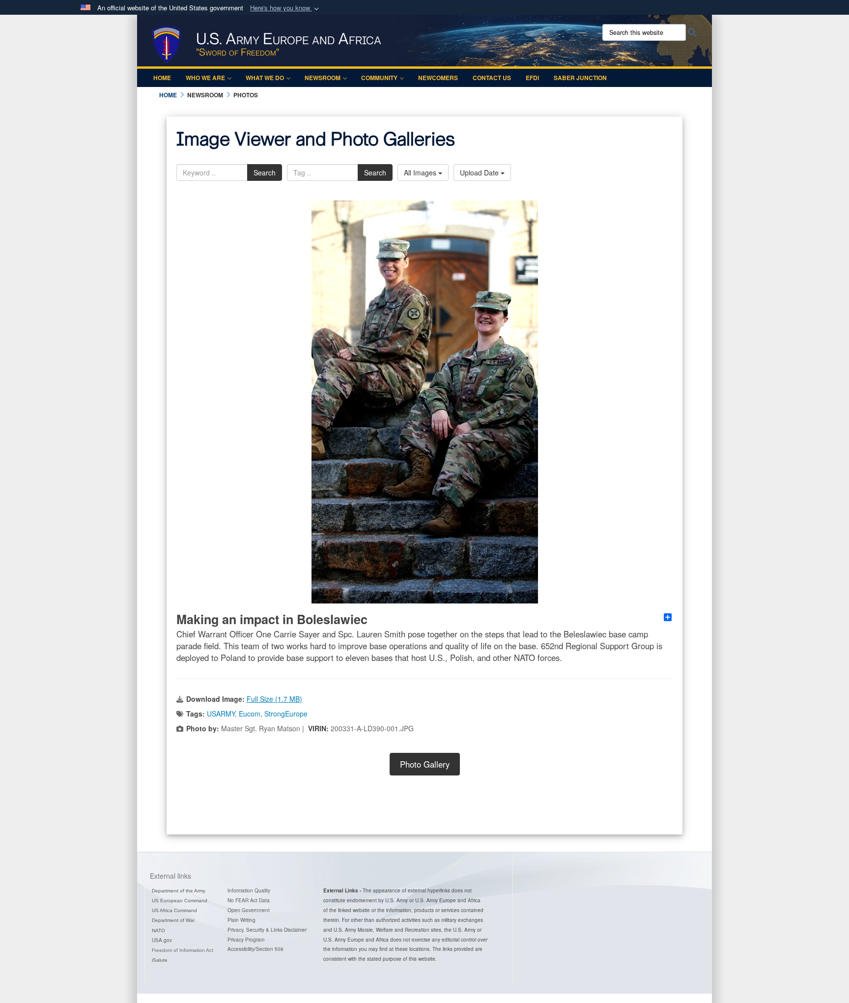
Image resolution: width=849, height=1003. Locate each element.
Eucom (249, 713)
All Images (421, 172)
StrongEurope (286, 713)
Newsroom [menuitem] (322, 77)
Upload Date (480, 172)
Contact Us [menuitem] (492, 77)
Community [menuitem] (379, 77)
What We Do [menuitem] (265, 77)
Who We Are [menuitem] (205, 77)
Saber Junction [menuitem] (580, 77)
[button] (285, 8)
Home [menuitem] (162, 77)
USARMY (221, 713)
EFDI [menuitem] (532, 77)
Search (265, 172)
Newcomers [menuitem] (438, 77)
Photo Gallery (425, 764)
